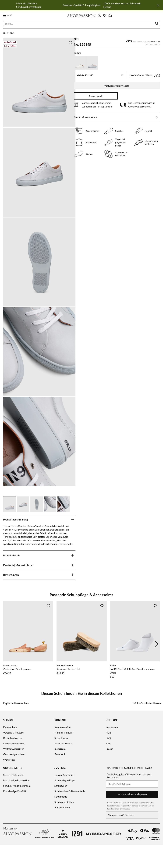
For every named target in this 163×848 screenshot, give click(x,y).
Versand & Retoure (13, 732)
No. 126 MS (8, 33)
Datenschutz (10, 727)
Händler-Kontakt (63, 732)
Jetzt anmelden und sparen (132, 794)
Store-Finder (61, 737)
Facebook (60, 754)
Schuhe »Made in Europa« (17, 785)
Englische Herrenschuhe (16, 703)
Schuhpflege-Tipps (64, 780)
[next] (156, 644)
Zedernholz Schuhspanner (17, 668)
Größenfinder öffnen (140, 74)
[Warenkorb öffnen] (110, 15)
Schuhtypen (60, 785)
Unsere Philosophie (13, 774)
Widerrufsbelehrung (14, 743)
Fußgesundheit (62, 807)
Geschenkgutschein (14, 754)
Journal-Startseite (64, 774)
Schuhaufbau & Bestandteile (69, 791)
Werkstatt (9, 759)
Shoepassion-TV (63, 743)
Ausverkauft (96, 95)
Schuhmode (60, 796)
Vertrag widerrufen (13, 748)
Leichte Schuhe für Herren (147, 703)
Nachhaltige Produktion (16, 780)
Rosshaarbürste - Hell (68, 668)
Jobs (108, 743)
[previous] (6, 644)
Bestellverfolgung (13, 737)
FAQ (108, 737)
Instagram (60, 748)
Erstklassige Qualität (14, 791)
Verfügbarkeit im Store (116, 85)
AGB (108, 732)
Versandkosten (153, 41)
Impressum (112, 727)
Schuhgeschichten (64, 801)
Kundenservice (62, 727)
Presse (109, 748)
